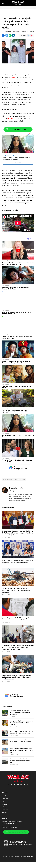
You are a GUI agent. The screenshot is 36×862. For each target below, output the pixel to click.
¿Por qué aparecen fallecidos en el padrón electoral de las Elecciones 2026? (16, 619)
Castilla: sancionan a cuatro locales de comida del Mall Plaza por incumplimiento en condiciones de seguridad (18, 647)
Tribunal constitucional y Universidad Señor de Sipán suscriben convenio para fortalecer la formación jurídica (17, 533)
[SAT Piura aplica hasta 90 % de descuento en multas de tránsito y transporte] (5, 733)
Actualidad (5, 14)
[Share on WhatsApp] (10, 35)
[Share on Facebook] (3, 35)
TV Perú (14, 77)
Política (4, 807)
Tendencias (5, 809)
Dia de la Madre (7, 479)
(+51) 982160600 (13, 827)
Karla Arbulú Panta (6, 31)
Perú (3, 801)
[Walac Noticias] (18, 3)
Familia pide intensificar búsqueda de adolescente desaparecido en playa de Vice (21, 750)
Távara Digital (29, 856)
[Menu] (3, 3)
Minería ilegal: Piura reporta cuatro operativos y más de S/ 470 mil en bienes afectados (16, 590)
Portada (4, 796)
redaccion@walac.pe (15, 821)
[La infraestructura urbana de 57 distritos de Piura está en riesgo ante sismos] (5, 742)
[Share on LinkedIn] (13, 35)
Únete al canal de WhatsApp (19, 129)
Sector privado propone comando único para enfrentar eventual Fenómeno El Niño (17, 561)
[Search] (33, 3)
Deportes (4, 812)
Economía (4, 804)
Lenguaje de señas (19, 479)
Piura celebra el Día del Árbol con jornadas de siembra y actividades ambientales (20, 712)
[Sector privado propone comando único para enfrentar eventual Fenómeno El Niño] (18, 549)
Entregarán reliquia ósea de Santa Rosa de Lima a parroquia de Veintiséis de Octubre (21, 722)
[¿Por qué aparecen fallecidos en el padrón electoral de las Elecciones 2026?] (18, 607)
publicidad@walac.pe (8, 823)
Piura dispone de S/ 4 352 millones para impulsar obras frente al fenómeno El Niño (21, 760)
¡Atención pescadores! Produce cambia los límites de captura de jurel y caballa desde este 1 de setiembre (16, 677)
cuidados (10, 118)
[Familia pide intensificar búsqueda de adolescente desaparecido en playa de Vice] (5, 751)
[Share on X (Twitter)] (6, 35)
